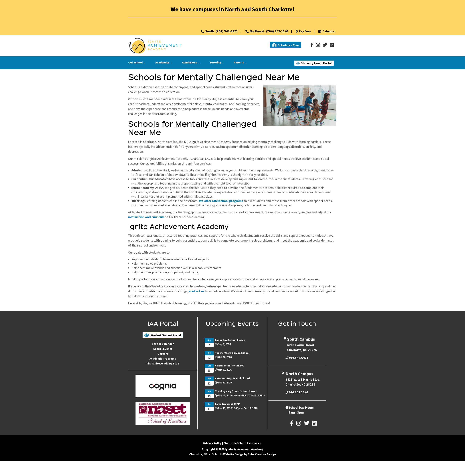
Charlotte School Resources (242, 443)
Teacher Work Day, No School (232, 352)
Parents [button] (239, 62)
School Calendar (163, 344)
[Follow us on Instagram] (318, 45)
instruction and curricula (146, 217)
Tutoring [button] (216, 62)
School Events (162, 348)
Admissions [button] (190, 62)
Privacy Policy (212, 443)
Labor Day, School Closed (230, 340)
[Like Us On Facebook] (312, 45)
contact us (196, 291)
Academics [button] (162, 62)
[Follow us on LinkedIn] (332, 45)
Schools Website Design (228, 454)
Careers (163, 353)
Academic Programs (162, 358)
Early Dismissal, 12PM (227, 404)
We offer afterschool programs (221, 201)
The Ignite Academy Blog (162, 363)
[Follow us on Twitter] (325, 45)
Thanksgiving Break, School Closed (236, 391)
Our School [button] (135, 62)
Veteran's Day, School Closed (232, 378)
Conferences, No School (229, 365)
